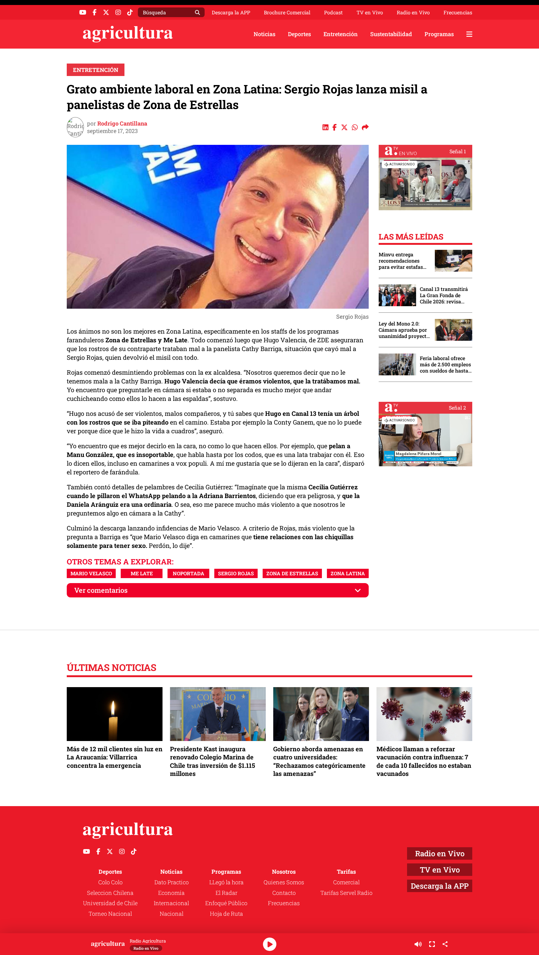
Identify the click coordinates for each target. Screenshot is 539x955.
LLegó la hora (226, 882)
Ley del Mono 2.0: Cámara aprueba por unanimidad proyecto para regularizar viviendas (404, 330)
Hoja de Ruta (226, 913)
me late (142, 573)
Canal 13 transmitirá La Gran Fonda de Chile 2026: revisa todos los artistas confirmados (444, 295)
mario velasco (91, 573)
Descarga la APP (231, 12)
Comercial (346, 882)
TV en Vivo (370, 12)
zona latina (348, 573)
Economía (171, 892)
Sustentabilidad (391, 34)
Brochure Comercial (287, 12)
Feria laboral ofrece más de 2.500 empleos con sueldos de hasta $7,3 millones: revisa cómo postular (445, 364)
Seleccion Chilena (110, 892)
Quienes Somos (284, 882)
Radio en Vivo (413, 12)
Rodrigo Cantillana (122, 123)
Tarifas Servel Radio (346, 892)
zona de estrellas (292, 573)
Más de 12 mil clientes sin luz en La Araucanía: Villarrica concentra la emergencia (115, 757)
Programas (439, 34)
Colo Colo (110, 882)
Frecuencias (458, 12)
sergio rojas (236, 573)
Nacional (171, 913)
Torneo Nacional (110, 913)
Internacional (171, 903)
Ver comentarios (101, 590)
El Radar (226, 892)
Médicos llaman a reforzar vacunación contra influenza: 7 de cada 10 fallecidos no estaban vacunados (423, 761)
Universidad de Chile (110, 903)
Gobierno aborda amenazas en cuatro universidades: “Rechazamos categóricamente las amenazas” (319, 761)
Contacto (284, 892)
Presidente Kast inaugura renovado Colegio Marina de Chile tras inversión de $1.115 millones (212, 761)
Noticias (264, 34)
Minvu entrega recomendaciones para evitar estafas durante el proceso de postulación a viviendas (404, 260)
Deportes (299, 34)
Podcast (333, 12)
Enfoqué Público (226, 903)
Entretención (340, 34)
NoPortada (188, 573)
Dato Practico (171, 882)
